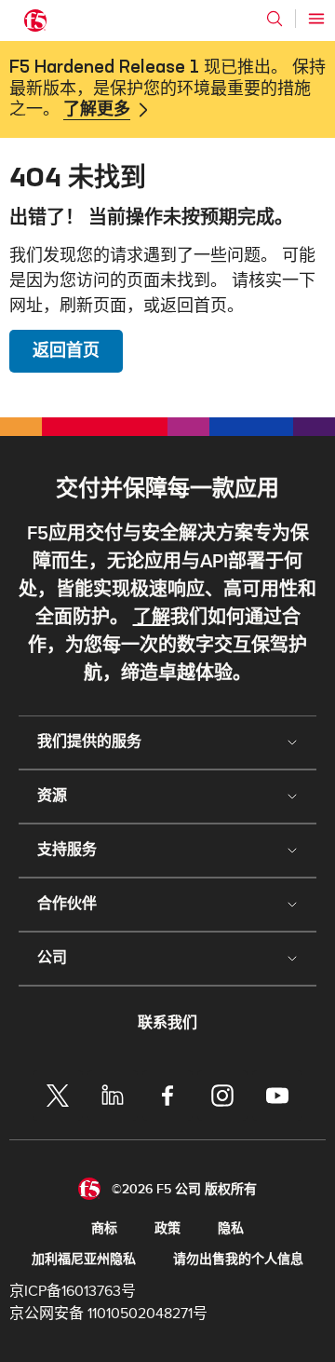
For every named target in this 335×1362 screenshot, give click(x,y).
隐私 (231, 1228)
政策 (167, 1228)
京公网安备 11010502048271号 (108, 1313)
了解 (151, 617)
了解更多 (96, 110)
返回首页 (66, 351)
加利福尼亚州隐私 (84, 1259)
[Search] (274, 18)
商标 (104, 1228)
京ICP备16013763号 (72, 1291)
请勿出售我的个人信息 (238, 1259)
